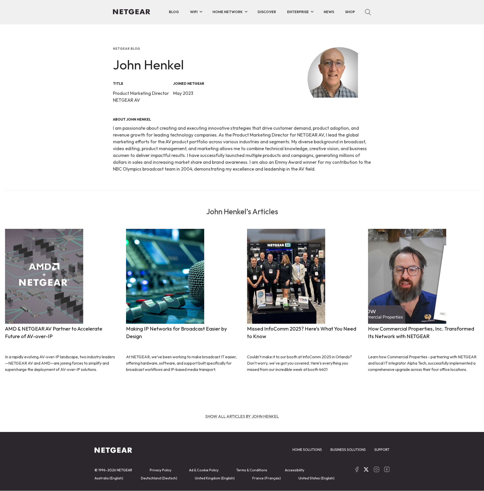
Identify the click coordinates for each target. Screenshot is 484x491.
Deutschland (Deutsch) (159, 478)
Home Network (228, 12)
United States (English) (316, 478)
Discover (267, 12)
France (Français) (266, 478)
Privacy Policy (160, 470)
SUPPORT (381, 449)
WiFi (194, 12)
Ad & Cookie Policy (204, 470)
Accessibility (294, 470)
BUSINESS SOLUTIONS (348, 449)
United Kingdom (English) (215, 478)
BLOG (174, 12)
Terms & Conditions (251, 470)
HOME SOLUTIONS (307, 449)
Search (368, 12)
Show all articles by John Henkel (242, 416)
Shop (350, 12)
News (329, 12)
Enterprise (298, 12)
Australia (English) (109, 478)
